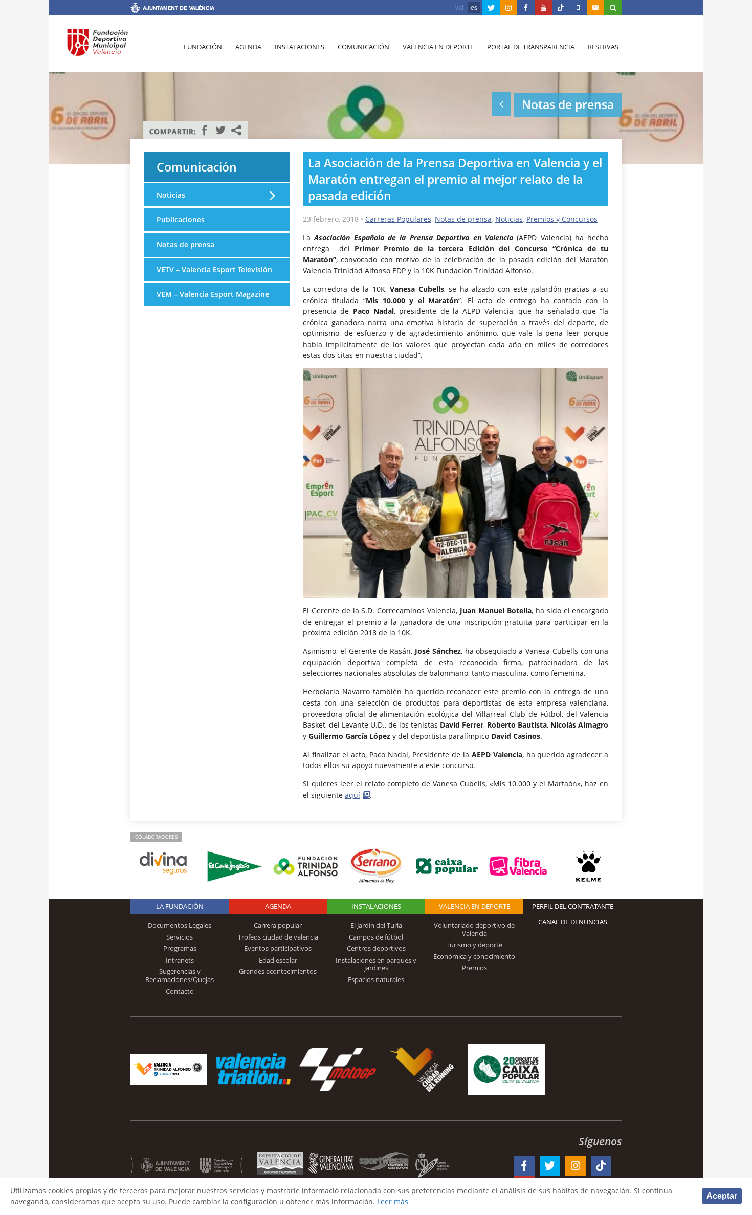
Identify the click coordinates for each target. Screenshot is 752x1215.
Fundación (203, 46)
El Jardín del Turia (376, 925)
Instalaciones (299, 46)
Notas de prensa (463, 219)
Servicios (179, 937)
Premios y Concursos (562, 219)
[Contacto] (595, 7)
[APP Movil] (578, 7)
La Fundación (180, 906)
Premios (474, 967)
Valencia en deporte (438, 46)
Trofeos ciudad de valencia (278, 937)
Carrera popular (278, 925)
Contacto (180, 991)
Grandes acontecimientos (278, 971)
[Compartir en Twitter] (220, 130)
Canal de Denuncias (572, 921)
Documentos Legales (179, 925)
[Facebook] (526, 7)
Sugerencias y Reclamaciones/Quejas (179, 975)
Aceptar (721, 1195)
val (459, 7)
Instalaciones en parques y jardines (376, 964)
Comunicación (363, 46)
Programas (179, 948)
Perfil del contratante (572, 906)
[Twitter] (491, 7)
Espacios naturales (376, 979)
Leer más (392, 1201)
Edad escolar (278, 960)
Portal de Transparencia (530, 46)
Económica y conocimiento (474, 956)
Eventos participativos (278, 948)
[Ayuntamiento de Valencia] (172, 9)
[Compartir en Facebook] (205, 130)
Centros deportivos (376, 948)
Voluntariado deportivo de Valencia (474, 929)
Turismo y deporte (474, 944)
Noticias (509, 219)
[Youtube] (543, 7)
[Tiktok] (560, 7)
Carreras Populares (398, 219)
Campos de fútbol (376, 937)
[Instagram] (508, 7)
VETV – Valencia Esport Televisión (214, 269)
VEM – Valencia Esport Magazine (213, 294)
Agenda (248, 46)
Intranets (180, 960)
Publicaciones (181, 219)
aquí (352, 795)
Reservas (603, 46)
